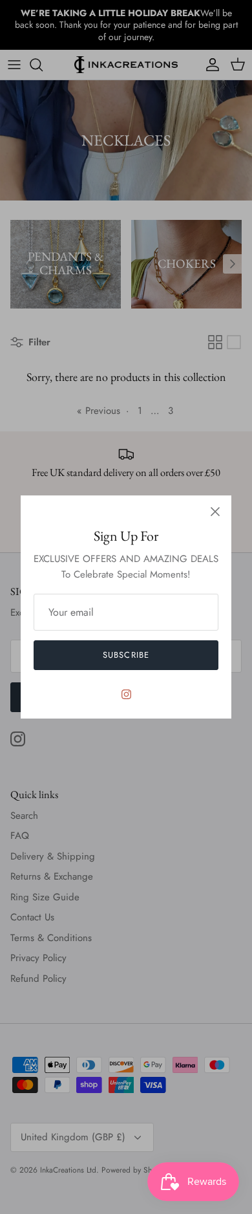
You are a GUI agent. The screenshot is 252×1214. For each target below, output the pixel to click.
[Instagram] (126, 694)
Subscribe (126, 655)
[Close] (215, 511)
